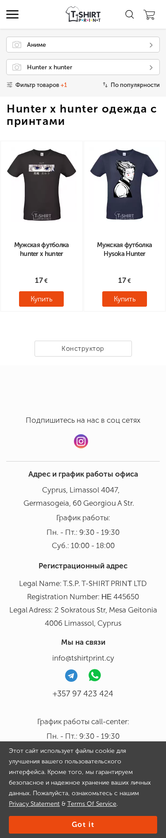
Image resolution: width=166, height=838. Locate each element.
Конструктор (83, 349)
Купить (41, 299)
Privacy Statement (34, 804)
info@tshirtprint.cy (83, 658)
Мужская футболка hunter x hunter (41, 249)
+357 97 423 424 (83, 694)
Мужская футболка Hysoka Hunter (124, 249)
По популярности (135, 85)
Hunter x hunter (49, 67)
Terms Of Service (91, 804)
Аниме (36, 45)
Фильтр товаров (41, 85)
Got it (83, 824)
